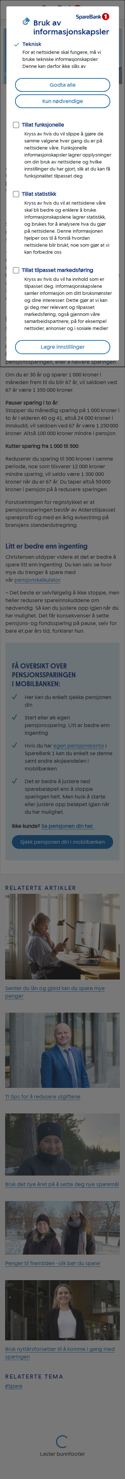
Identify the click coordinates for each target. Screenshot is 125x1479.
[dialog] (62, 183)
